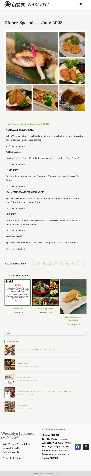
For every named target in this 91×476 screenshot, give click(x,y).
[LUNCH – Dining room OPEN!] (10, 378)
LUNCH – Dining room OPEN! (28, 377)
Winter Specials (45, 308)
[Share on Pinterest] (44, 263)
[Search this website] (45, 333)
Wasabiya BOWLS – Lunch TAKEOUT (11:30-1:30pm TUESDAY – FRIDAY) (44, 391)
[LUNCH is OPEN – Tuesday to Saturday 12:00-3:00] (10, 350)
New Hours (17, 308)
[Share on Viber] (55, 263)
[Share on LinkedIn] (50, 263)
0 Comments (31, 352)
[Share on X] (33, 263)
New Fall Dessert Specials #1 (73, 319)
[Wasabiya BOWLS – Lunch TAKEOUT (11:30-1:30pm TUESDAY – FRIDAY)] (10, 392)
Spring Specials (22, 405)
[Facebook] (78, 447)
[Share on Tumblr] (72, 263)
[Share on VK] (61, 263)
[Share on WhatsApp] (84, 263)
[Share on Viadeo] (78, 263)
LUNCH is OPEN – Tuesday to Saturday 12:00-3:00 (36, 349)
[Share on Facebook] (38, 263)
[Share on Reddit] (67, 263)
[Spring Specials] (10, 406)
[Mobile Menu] (84, 4)
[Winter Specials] (10, 364)
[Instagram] (86, 447)
